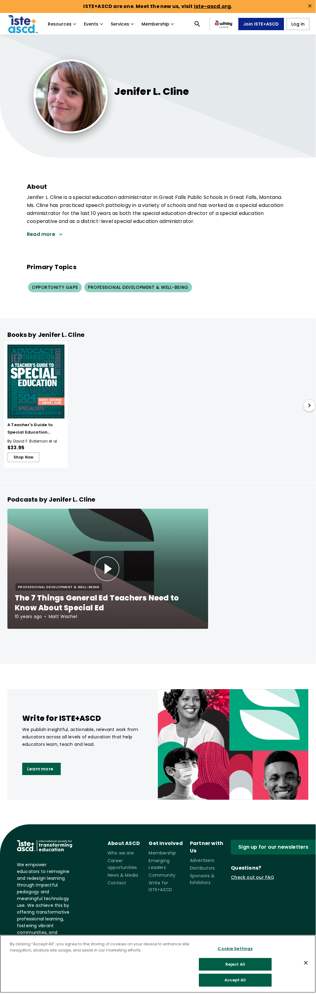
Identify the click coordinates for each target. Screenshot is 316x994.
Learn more (40, 769)
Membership (155, 24)
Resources (60, 24)
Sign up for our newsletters (273, 847)
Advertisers (202, 860)
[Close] (306, 963)
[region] (158, 964)
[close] (310, 6)
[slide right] (309, 405)
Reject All (235, 964)
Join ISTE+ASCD (261, 24)
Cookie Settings (235, 949)
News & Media (123, 875)
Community (162, 875)
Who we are (121, 853)
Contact (117, 883)
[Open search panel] (197, 24)
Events (91, 24)
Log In (298, 24)
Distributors (202, 868)
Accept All (235, 980)
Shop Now (24, 457)
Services (120, 24)
